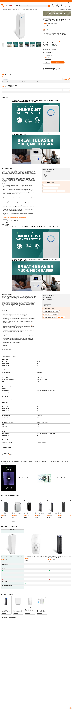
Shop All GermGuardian (47, 171)
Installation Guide (47, 176)
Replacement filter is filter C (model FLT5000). (24, 198)
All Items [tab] (3, 498)
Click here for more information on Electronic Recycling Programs (14, 217)
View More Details (47, 37)
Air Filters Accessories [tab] (11, 498)
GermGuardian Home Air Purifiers (31, 9)
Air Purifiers (15, 9)
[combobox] (33, 6)
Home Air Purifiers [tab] (22, 498)
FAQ (44, 174)
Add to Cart (58, 62)
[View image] (3, 44)
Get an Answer (66, 79)
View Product (4, 613)
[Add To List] (67, 19)
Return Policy (5, 219)
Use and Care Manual (47, 177)
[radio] (45, 55)
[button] (36, 97)
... (1, 9)
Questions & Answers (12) (54, 23)
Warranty (45, 175)
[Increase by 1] (49, 62)
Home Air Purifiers (21, 9)
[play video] (8, 478)
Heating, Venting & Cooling (7, 9)
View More (36, 589)
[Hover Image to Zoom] (21, 25)
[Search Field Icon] (49, 6)
